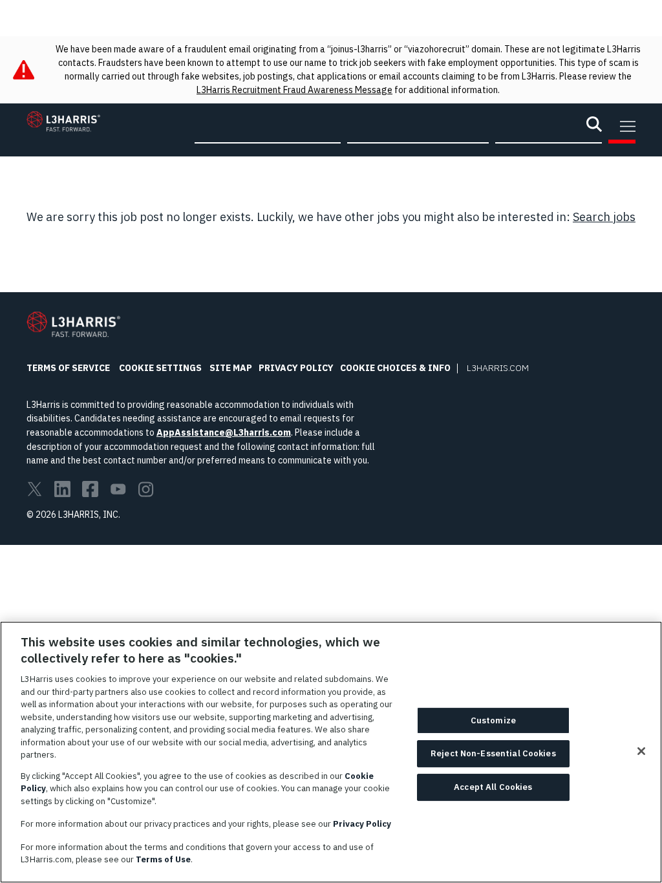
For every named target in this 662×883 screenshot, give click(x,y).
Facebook (90, 489)
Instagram (146, 489)
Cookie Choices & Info (395, 368)
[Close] (641, 751)
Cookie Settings (160, 368)
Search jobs (604, 216)
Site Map (230, 368)
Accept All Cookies (493, 787)
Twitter (35, 489)
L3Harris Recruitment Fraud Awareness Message (294, 90)
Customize (493, 720)
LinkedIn (62, 489)
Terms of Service (68, 368)
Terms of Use (163, 859)
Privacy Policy (296, 368)
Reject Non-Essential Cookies (493, 753)
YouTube (118, 489)
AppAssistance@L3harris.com (223, 432)
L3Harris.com (498, 368)
